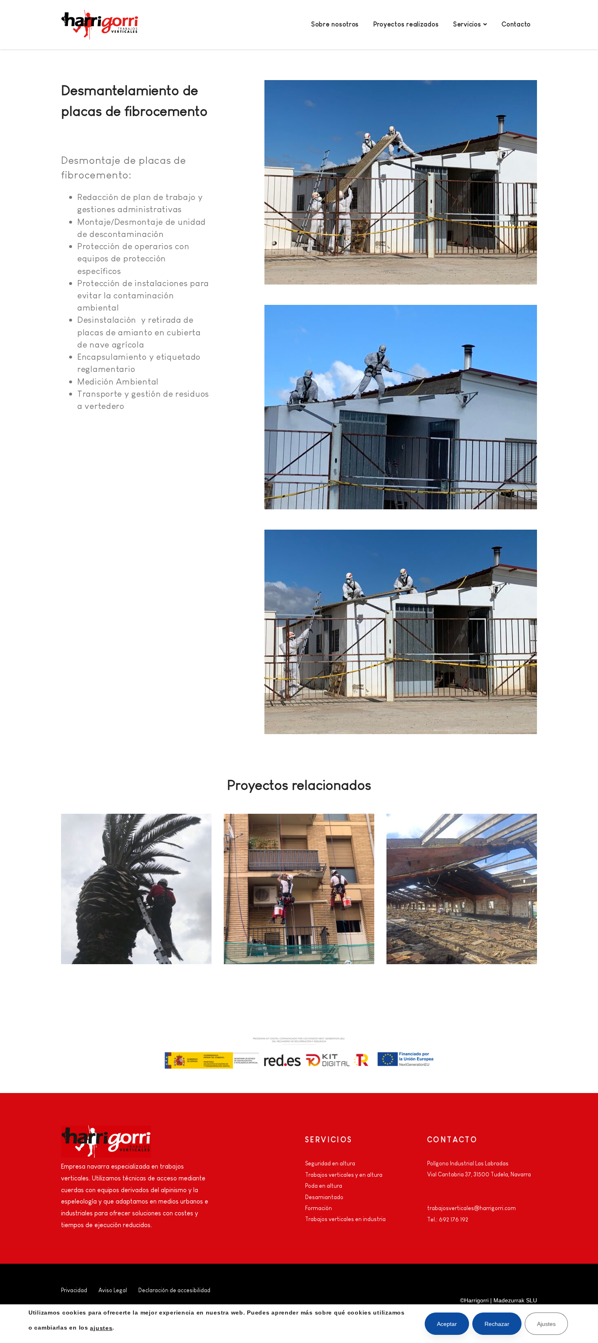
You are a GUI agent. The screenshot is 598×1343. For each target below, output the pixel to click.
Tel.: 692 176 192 (447, 1219)
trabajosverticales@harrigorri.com (471, 1208)
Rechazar (497, 1323)
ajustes (101, 1327)
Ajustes (546, 1323)
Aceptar (447, 1323)
